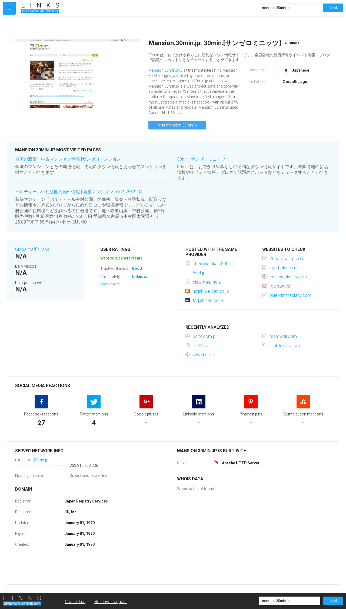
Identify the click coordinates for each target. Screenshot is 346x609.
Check (333, 8)
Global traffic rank (32, 249)
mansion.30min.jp (31, 459)
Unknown (140, 276)
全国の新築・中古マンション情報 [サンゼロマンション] (68, 159)
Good (137, 268)
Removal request (110, 601)
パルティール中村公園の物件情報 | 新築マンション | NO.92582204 (78, 191)
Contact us (75, 601)
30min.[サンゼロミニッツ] (202, 159)
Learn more (110, 284)
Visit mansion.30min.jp (177, 125)
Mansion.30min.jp (163, 70)
